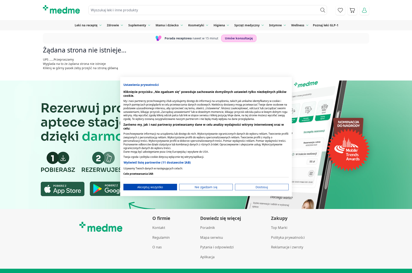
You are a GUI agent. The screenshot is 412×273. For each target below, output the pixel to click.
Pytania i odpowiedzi (217, 247)
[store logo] (61, 9)
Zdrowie (113, 25)
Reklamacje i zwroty (287, 247)
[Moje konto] (364, 10)
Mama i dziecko (167, 25)
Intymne (275, 25)
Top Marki (279, 227)
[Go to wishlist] (340, 10)
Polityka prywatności (288, 237)
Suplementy (137, 25)
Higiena (219, 25)
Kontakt (158, 227)
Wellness (297, 25)
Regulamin (161, 237)
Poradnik (207, 227)
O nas (157, 247)
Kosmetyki (196, 25)
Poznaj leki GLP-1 (325, 25)
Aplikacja (207, 257)
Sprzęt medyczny (247, 25)
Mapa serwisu (211, 237)
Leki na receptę (86, 25)
